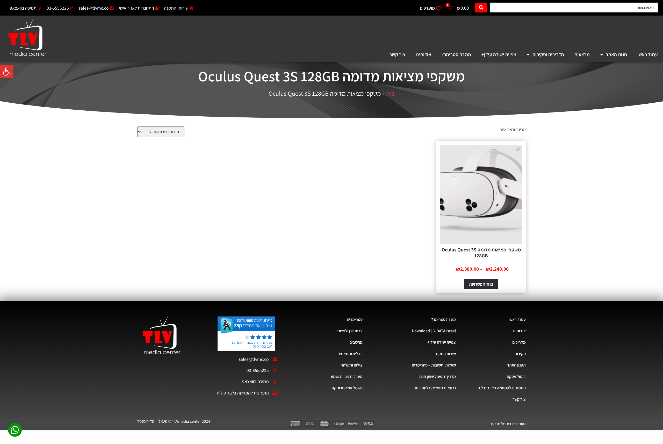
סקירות (520, 353)
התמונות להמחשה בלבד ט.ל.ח (502, 388)
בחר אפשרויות (481, 284)
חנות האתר (616, 54)
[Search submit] (481, 7)
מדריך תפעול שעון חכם (437, 376)
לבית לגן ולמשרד (349, 331)
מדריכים (519, 342)
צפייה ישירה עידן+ (498, 54)
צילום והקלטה (352, 365)
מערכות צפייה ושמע (347, 376)
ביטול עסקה (516, 376)
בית (390, 93)
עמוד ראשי (647, 54)
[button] (6, 71)
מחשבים (356, 342)
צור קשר (397, 54)
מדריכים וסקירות (548, 54)
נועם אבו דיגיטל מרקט (508, 424)
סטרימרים (355, 319)
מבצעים (582, 54)
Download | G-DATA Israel (434, 331)
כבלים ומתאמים (350, 353)
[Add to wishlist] (518, 149)
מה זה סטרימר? (456, 54)
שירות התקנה (445, 353)
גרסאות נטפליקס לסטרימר (435, 388)
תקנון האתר (516, 365)
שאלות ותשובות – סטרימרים (434, 365)
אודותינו (423, 54)
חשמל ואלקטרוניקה (347, 388)
